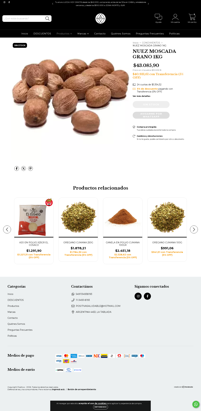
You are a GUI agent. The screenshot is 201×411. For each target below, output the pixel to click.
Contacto (100, 33)
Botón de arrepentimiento (82, 389)
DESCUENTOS (42, 33)
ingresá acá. (58, 389)
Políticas (174, 33)
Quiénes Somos (120, 33)
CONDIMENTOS (151, 42)
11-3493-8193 (83, 300)
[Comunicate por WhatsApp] (195, 404)
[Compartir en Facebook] (17, 169)
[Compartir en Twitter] (24, 169)
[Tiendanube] (183, 387)
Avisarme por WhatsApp (151, 115)
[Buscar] (47, 18)
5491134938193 (84, 294)
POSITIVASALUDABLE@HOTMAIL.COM (98, 306)
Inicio (24, 33)
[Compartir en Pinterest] (30, 169)
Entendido (101, 407)
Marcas (82, 33)
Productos (63, 33)
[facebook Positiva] (9, 2)
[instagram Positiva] (4, 2)
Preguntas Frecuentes (150, 33)
